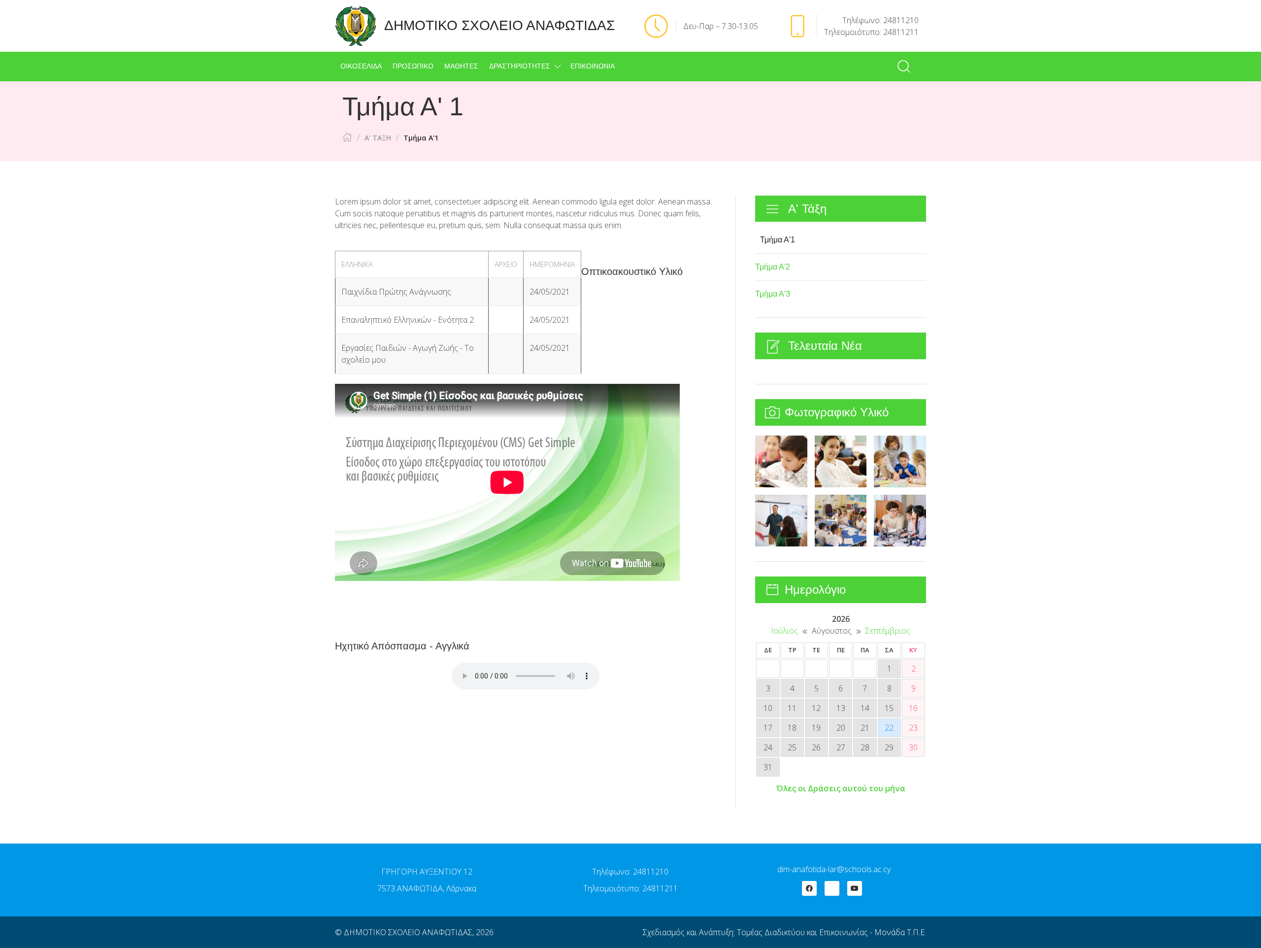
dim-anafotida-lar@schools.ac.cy (834, 869)
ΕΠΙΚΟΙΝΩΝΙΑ (592, 66)
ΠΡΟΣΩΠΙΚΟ (413, 66)
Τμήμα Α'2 (772, 267)
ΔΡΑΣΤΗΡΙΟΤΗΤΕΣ (519, 66)
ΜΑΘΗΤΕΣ (461, 66)
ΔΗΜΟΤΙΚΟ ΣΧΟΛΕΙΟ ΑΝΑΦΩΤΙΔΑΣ (408, 932)
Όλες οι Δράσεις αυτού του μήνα (840, 788)
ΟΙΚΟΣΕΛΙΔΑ (361, 66)
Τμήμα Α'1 (777, 240)
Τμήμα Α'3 (772, 294)
